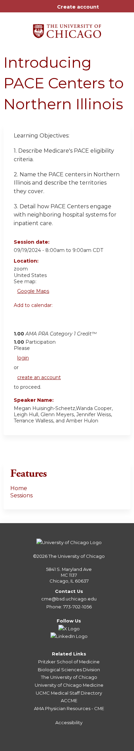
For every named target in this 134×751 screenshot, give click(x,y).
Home (18, 488)
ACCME (69, 700)
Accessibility (68, 722)
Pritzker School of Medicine (69, 661)
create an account (39, 377)
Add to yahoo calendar (36, 321)
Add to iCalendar (51, 320)
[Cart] (107, 10)
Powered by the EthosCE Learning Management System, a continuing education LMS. (106, 746)
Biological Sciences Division (69, 669)
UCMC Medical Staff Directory (69, 693)
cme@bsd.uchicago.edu (69, 598)
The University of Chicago (76, 556)
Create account (78, 6)
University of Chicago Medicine (69, 685)
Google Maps (33, 291)
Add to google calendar (20, 321)
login (23, 358)
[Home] (67, 28)
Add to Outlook (68, 321)
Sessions (21, 495)
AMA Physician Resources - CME (69, 708)
